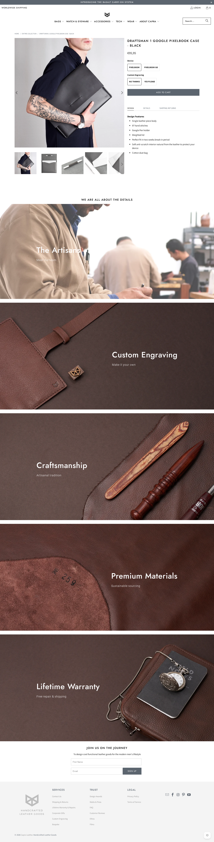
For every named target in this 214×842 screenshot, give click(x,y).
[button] (59, 21)
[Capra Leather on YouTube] (189, 795)
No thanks (134, 81)
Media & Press (95, 802)
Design (130, 108)
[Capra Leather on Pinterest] (183, 795)
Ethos (92, 818)
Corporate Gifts (58, 813)
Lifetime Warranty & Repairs (63, 807)
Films (92, 824)
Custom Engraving (60, 818)
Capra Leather (26, 835)
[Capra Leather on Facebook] (172, 795)
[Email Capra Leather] (167, 795)
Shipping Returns (167, 108)
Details (146, 108)
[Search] (207, 21)
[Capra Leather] (107, 15)
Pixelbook (134, 67)
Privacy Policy (133, 796)
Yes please (149, 81)
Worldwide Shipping (14, 7)
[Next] (121, 93)
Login (197, 7)
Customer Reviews (97, 813)
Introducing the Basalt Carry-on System (107, 2)
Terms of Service (134, 802)
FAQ (91, 807)
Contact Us (56, 796)
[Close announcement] (211, 2)
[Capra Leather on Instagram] (178, 795)
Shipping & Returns (60, 802)
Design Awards (96, 796)
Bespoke (55, 824)
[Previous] (16, 93)
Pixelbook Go (151, 67)
